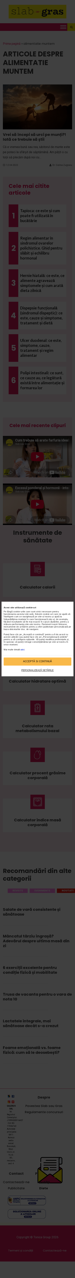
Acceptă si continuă (37, 661)
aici (22, 649)
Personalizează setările (37, 670)
